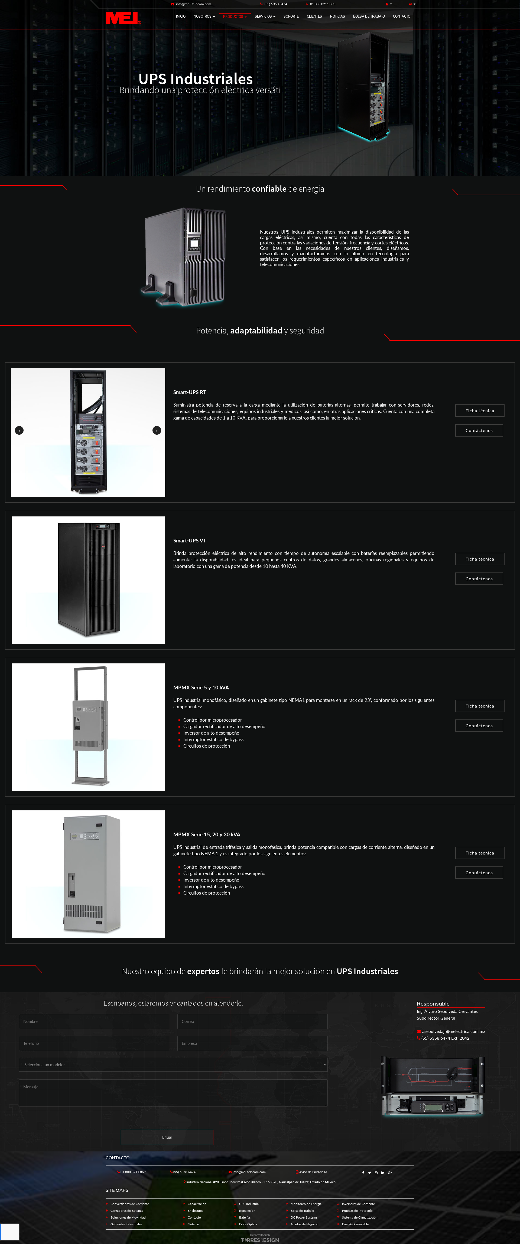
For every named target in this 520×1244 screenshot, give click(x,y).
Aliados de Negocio (304, 1224)
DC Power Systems (304, 1217)
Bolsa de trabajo (369, 16)
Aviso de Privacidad (312, 1172)
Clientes (314, 16)
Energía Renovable (355, 1224)
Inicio (181, 16)
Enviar (167, 1137)
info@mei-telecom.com (193, 4)
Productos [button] (233, 17)
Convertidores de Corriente (129, 1204)
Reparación (247, 1211)
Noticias (337, 16)
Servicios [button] (264, 16)
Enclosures (195, 1211)
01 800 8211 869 (322, 4)
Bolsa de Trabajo (302, 1211)
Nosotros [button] (203, 16)
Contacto (401, 16)
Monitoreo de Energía (306, 1204)
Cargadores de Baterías (126, 1211)
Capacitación (197, 1204)
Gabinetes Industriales (126, 1224)
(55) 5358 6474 (275, 4)
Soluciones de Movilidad (128, 1217)
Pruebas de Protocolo (357, 1211)
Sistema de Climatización (360, 1217)
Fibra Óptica (248, 1224)
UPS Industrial (249, 1204)
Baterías (245, 1217)
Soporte (291, 16)
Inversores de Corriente (358, 1204)
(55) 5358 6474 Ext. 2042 (444, 1037)
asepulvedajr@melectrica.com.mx (453, 1031)
